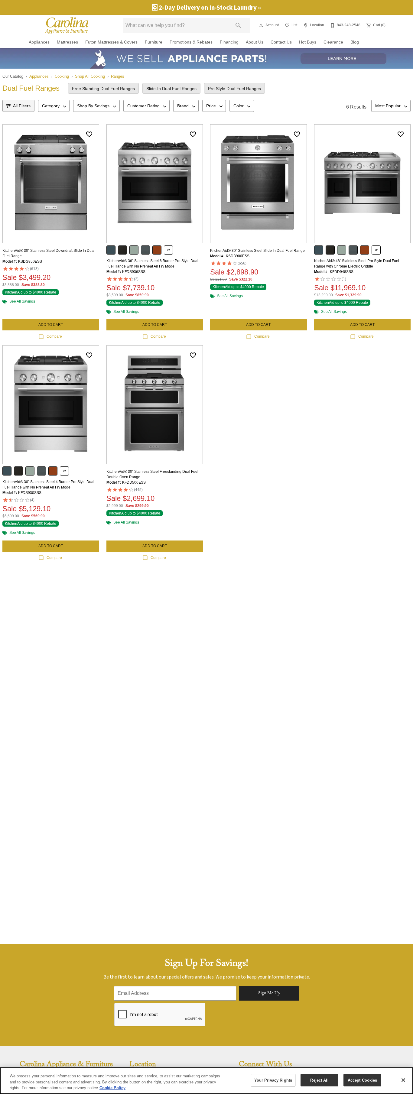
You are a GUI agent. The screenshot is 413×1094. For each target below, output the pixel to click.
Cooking (62, 76)
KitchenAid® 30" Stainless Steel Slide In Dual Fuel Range (257, 250)
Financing (229, 42)
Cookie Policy (112, 1088)
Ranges (117, 76)
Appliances (39, 42)
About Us (254, 42)
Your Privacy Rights (273, 1080)
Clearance (333, 42)
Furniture (153, 42)
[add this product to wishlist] (89, 134)
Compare (54, 336)
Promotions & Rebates (191, 42)
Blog (354, 42)
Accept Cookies (362, 1080)
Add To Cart (50, 325)
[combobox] (54, 106)
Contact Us (281, 42)
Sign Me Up (269, 993)
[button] (261, 25)
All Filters (22, 105)
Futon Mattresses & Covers (111, 42)
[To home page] (67, 25)
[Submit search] (238, 25)
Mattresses (67, 42)
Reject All (319, 1080)
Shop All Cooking (90, 76)
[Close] (403, 1080)
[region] (206, 1080)
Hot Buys (307, 42)
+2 (168, 250)
